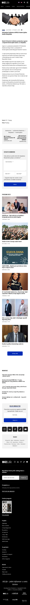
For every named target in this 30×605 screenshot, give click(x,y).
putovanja (14, 444)
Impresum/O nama (6, 567)
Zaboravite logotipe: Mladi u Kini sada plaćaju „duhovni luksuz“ (13, 375)
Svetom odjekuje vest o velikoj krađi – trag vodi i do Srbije (14, 397)
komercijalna (18, 132)
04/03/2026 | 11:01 (6, 346)
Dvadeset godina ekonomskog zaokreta (12, 344)
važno (18, 444)
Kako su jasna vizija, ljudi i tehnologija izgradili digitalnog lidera (14, 318)
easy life (22, 440)
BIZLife (10, 30)
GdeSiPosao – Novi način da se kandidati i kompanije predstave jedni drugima (13, 216)
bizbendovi (16, 440)
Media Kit (4, 552)
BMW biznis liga (6, 539)
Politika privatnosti (6, 574)
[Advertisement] (15, 103)
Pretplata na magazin (7, 554)
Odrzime (21, 442)
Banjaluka (11, 132)
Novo (2, 6)
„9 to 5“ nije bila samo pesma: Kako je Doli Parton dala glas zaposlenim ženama (14, 387)
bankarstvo (8, 130)
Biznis (13, 6)
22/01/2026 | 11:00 (6, 321)
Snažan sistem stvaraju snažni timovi (12, 241)
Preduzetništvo (20, 6)
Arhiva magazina (6, 558)
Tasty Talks (5, 534)
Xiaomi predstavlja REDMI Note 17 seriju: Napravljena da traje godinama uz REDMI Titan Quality (13, 381)
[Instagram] (4, 429)
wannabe (23, 444)
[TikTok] (20, 429)
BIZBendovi (5, 537)
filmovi (8, 442)
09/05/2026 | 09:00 (6, 269)
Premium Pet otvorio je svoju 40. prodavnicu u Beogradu (13, 392)
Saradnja (4, 549)
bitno (12, 440)
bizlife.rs (10, 589)
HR (11, 442)
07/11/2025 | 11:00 (6, 243)
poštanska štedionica (18, 130)
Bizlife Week (5, 541)
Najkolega (4, 523)
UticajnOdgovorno (6, 528)
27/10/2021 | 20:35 (16, 30)
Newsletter (5, 556)
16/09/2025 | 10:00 (6, 295)
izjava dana (15, 442)
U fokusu (8, 6)
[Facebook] (15, 429)
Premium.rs (13, 588)
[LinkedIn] (9, 429)
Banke (3, 30)
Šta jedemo (5, 530)
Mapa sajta (4, 572)
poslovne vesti (7, 444)
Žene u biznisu (5, 525)
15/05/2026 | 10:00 (6, 219)
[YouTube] (25, 429)
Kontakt (4, 569)
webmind (15, 445)
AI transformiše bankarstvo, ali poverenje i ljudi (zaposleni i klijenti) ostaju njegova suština (14, 292)
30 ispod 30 (7, 440)
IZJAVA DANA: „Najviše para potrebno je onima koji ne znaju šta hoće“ (14, 266)
